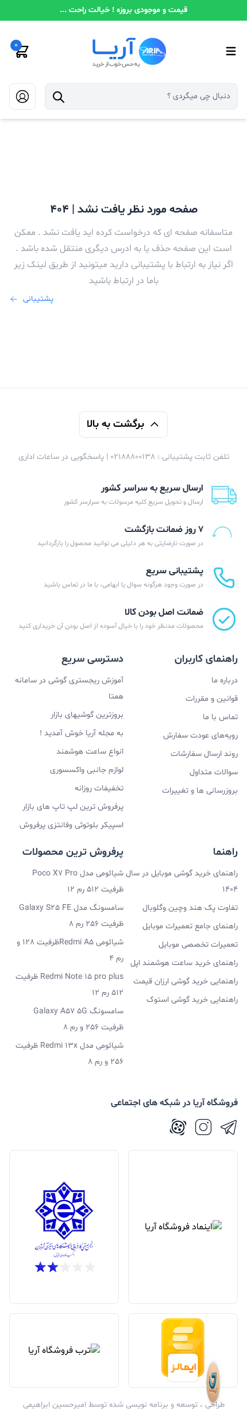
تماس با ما (220, 717)
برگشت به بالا (115, 424)
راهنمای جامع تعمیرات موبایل (190, 926)
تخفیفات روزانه (99, 788)
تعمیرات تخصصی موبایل (198, 944)
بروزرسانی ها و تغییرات (200, 790)
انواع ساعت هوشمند (90, 751)
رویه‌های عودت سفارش (200, 735)
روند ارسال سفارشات (204, 753)
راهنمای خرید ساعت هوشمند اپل (184, 963)
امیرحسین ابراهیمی (54, 1404)
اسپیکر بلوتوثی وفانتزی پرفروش (72, 825)
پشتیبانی (38, 299)
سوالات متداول (214, 772)
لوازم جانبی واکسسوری (87, 770)
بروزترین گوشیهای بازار (87, 714)
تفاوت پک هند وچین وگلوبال (190, 907)
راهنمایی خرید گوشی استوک (192, 999)
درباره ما (224, 680)
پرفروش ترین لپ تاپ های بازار (73, 806)
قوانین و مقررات (212, 698)
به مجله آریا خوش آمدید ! (82, 733)
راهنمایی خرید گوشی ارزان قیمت (185, 981)
